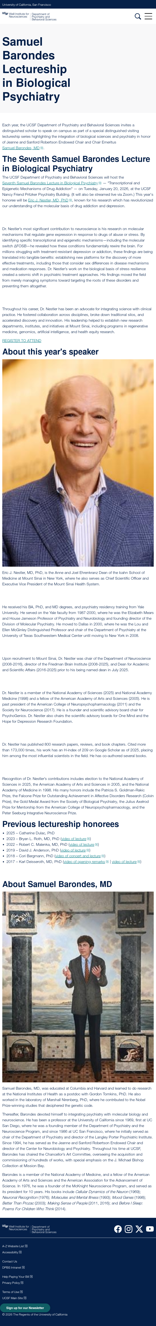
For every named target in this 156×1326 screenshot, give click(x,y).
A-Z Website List (13, 1246)
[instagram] (127, 1229)
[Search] (138, 16)
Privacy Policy (11, 1283)
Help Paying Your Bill (15, 1276)
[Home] (29, 16)
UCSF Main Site (12, 1298)
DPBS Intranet (11, 1267)
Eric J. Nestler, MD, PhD (48, 200)
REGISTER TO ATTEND (21, 340)
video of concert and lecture (78, 856)
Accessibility (10, 1252)
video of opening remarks (84, 861)
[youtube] (148, 1229)
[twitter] (137, 1229)
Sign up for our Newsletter (25, 1308)
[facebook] (116, 1229)
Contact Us (9, 1261)
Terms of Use (10, 1292)
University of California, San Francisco (26, 4)
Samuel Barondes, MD (21, 148)
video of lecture (73, 838)
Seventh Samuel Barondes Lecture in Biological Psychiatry (50, 183)
